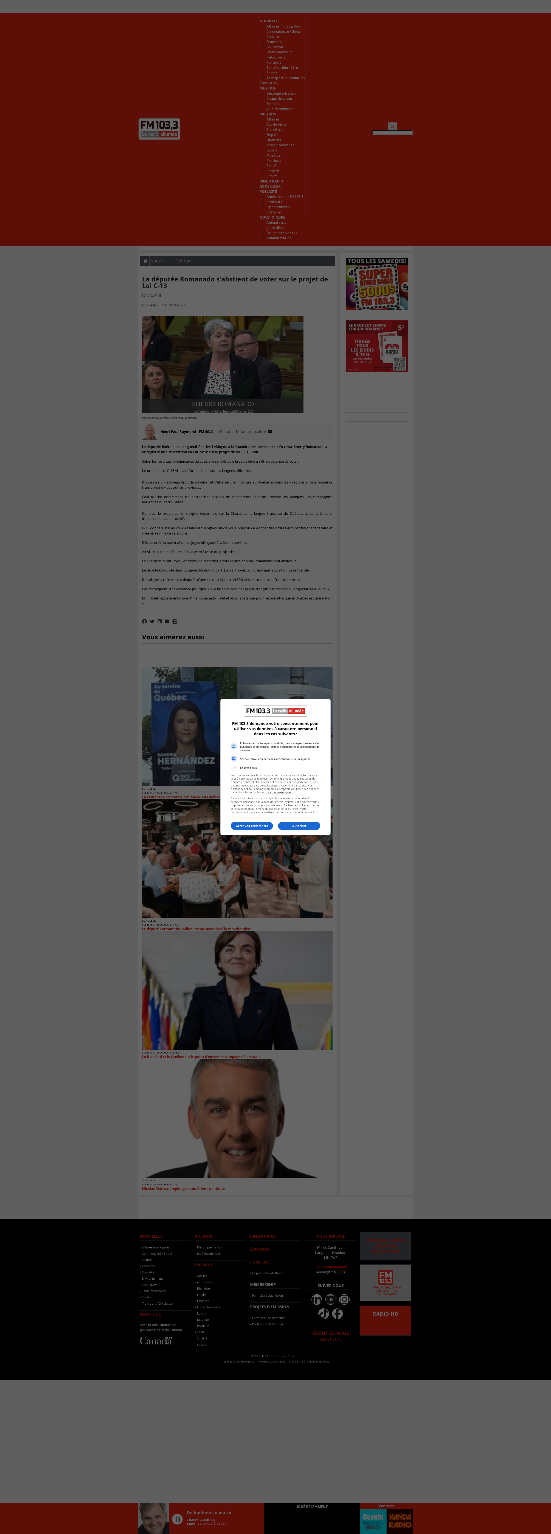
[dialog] (275, 767)
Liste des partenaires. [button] (279, 792)
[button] (275, 768)
